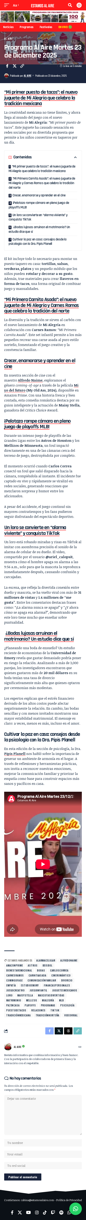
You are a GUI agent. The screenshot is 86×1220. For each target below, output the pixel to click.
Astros (32, 965)
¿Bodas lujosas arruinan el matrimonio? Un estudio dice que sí (39, 229)
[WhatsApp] (69, 1212)
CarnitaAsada (37, 975)
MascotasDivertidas (51, 995)
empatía (11, 985)
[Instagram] (37, 1212)
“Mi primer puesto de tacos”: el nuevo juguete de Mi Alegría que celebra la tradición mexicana (42, 168)
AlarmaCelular (45, 960)
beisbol (47, 965)
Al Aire (8, 38)
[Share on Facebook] (7, 66)
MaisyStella (25, 995)
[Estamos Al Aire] (43, 5)
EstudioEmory (30, 985)
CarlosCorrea (59, 970)
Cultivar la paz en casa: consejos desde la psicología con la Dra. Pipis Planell (37, 241)
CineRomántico (61, 975)
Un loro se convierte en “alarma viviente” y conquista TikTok (38, 217)
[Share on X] (15, 66)
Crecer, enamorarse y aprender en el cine (39, 195)
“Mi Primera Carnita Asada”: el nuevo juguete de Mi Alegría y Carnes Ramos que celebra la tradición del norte (42, 183)
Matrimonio (13, 1000)
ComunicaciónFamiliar (42, 980)
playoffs (30, 1005)
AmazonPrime (14, 965)
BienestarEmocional (19, 970)
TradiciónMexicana (18, 1015)
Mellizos (31, 1000)
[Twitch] (53, 1212)
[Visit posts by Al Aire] (6, 75)
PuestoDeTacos (16, 1010)
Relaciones (38, 1010)
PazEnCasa (13, 1005)
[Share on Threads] (68, 1030)
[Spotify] (61, 1212)
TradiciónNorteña (47, 1015)
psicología (67, 1005)
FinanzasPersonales (57, 985)
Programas (48, 1005)
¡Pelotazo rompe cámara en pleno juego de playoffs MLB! (39, 205)
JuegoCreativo (15, 990)
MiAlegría (48, 1000)
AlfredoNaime (68, 960)
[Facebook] (12, 1212)
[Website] (80, 1047)
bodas (41, 970)
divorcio (66, 980)
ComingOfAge (14, 980)
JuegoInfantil (38, 990)
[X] (20, 1212)
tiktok (55, 1010)
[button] (7, 5)
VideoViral (71, 1015)
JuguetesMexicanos (64, 990)
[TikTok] (45, 1212)
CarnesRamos (15, 975)
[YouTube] (28, 1212)
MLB (61, 1000)
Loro (9, 995)
